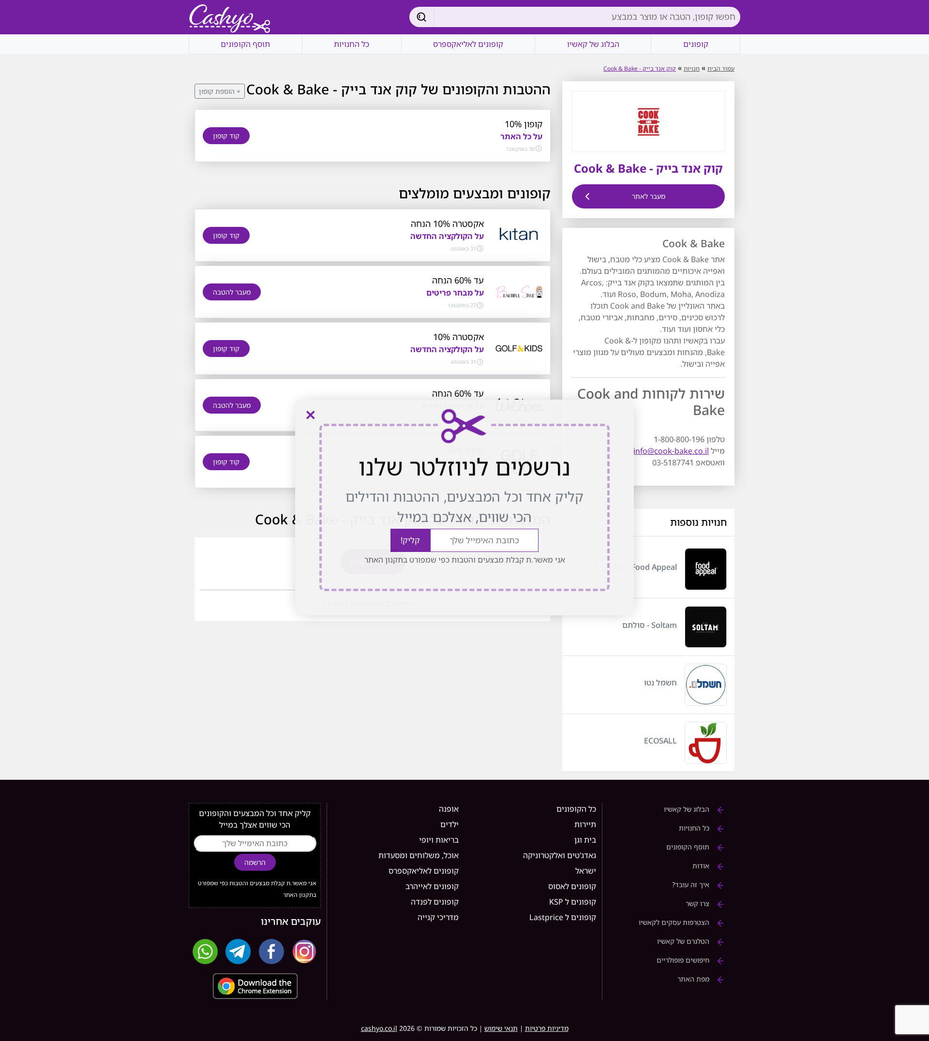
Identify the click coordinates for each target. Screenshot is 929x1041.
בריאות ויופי (439, 839)
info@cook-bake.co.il (671, 451)
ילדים (449, 824)
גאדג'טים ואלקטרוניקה (559, 855)
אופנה (449, 808)
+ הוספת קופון (219, 91)
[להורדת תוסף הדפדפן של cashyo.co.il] (255, 986)
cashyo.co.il (379, 1028)
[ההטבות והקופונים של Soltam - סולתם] (705, 627)
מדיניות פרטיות (547, 1028)
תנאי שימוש (501, 1028)
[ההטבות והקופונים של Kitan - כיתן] (518, 234)
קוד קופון (226, 135)
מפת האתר (694, 978)
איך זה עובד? (691, 884)
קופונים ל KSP (572, 901)
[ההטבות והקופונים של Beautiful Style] (518, 291)
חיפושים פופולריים (684, 960)
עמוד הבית (720, 68)
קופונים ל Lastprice (562, 917)
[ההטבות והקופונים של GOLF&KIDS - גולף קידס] (518, 347)
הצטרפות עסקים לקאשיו (675, 922)
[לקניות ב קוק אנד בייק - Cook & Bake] (648, 120)
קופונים (695, 44)
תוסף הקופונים (245, 44)
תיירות (585, 824)
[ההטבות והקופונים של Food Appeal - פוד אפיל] (705, 569)
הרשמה (255, 862)
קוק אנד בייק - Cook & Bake (639, 68)
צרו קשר (698, 903)
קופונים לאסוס (572, 886)
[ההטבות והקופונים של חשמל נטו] (705, 685)
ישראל (585, 870)
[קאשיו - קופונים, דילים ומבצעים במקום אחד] (230, 19)
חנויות (692, 68)
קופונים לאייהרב (432, 886)
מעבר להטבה (232, 292)
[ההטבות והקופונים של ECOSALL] (705, 743)
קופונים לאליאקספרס (468, 44)
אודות (701, 865)
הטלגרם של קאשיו (684, 941)
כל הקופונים (576, 808)
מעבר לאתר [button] (648, 196)
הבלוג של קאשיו (593, 44)
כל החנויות (351, 44)
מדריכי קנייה (438, 917)
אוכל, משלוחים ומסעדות (418, 855)
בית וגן (585, 839)
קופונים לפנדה (435, 901)
